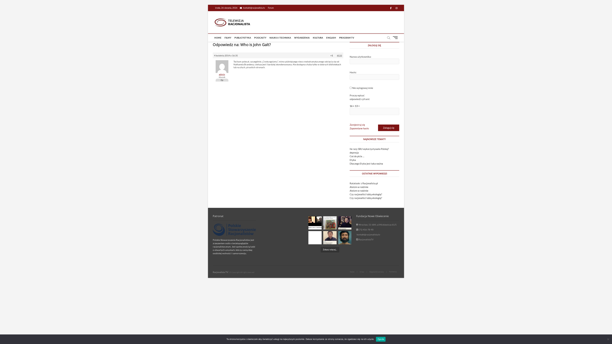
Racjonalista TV (220, 272)
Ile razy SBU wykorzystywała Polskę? (369, 148)
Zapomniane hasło (359, 128)
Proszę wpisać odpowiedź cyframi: (360, 97)
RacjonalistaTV (366, 239)
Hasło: (353, 72)
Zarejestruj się (357, 124)
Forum (271, 8)
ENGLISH (331, 37)
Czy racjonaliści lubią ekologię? (366, 194)
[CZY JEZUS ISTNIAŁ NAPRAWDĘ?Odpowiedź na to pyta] (344, 222)
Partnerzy (393, 272)
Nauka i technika (280, 37)
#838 (339, 55)
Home (217, 37)
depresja (354, 152)
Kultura (318, 37)
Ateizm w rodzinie (359, 187)
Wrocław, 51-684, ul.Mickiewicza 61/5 (377, 224)
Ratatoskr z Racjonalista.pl (364, 183)
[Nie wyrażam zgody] (608, 339)
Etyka (353, 159)
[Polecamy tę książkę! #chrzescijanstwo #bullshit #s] (315, 237)
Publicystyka (242, 37)
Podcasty (260, 37)
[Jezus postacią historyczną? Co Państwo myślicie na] (344, 237)
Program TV (346, 37)
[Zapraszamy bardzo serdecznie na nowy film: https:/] (329, 237)
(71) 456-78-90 (365, 229)
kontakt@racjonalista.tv (254, 8)
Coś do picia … (357, 156)
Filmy (228, 37)
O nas (362, 272)
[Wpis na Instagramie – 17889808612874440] (329, 222)
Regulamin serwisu (376, 272)
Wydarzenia (302, 37)
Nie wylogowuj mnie (362, 87)
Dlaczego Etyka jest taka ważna (366, 163)
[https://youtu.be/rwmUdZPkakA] (315, 222)
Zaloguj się (388, 127)
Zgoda (381, 339)
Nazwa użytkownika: (360, 56)
